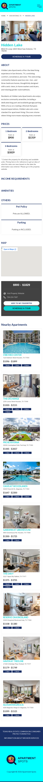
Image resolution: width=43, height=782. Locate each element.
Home (3, 16)
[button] (5, 31)
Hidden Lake (30, 16)
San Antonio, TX (15, 16)
